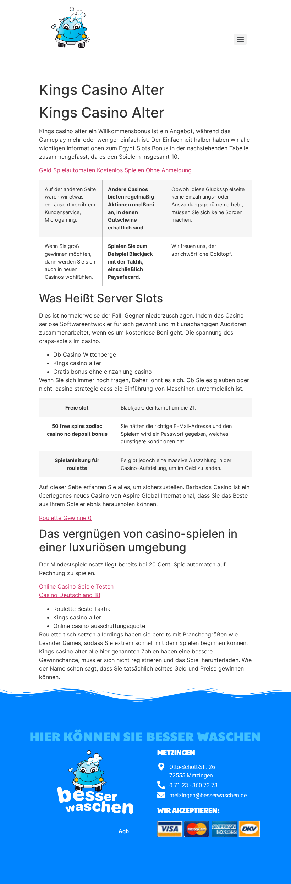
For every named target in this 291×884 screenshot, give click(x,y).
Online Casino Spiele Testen (76, 586)
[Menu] (240, 39)
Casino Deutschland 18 (69, 594)
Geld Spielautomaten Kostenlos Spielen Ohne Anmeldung (115, 170)
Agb (124, 831)
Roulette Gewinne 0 (65, 517)
